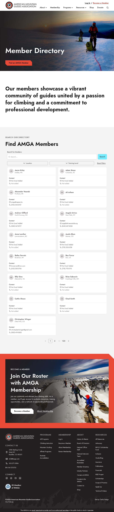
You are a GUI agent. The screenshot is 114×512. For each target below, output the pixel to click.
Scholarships (100, 478)
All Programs (44, 439)
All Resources (100, 439)
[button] (43, 7)
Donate (100, 7)
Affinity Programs (45, 451)
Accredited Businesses (80, 461)
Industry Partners (82, 471)
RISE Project (99, 474)
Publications (99, 466)
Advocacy (99, 443)
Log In (87, 3)
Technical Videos (101, 491)
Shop (92, 7)
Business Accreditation (44, 457)
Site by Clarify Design (102, 499)
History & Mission (82, 439)
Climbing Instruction (46, 443)
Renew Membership (65, 451)
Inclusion (98, 454)
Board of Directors (83, 443)
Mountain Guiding (46, 447)
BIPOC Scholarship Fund (102, 448)
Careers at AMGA (83, 475)
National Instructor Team (83, 455)
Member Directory (83, 467)
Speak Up (99, 487)
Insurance (99, 462)
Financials (99, 470)
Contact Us (80, 485)
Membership (55, 7)
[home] (21, 5)
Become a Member (101, 3)
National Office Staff (82, 448)
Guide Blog (99, 458)
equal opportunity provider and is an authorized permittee (50, 510)
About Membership (65, 447)
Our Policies (9, 502)
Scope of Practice (101, 483)
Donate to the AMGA (81, 480)
